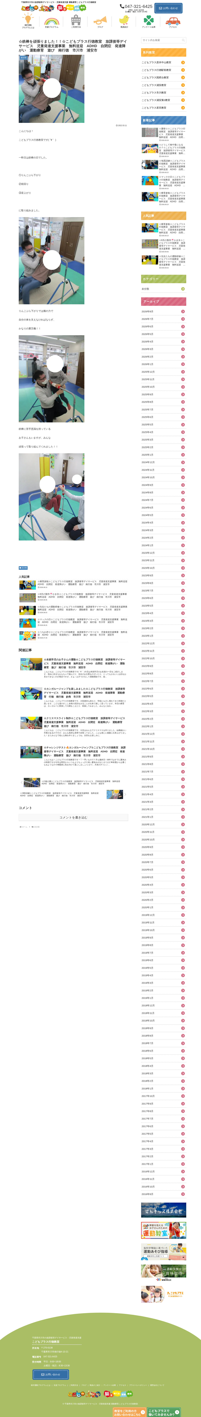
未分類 (24, 568)
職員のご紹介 (95, 1385)
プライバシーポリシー (138, 1385)
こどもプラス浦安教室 (154, 85)
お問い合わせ (170, 8)
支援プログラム (60, 1385)
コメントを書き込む (73, 817)
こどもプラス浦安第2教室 (156, 100)
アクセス (122, 1385)
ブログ (84, 1385)
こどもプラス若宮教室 (154, 107)
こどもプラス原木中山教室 (156, 62)
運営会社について (157, 1385)
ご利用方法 (73, 1385)
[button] (183, 40)
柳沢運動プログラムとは (40, 1385)
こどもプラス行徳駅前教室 (156, 70)
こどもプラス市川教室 (154, 92)
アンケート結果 (109, 1385)
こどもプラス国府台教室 (155, 77)
